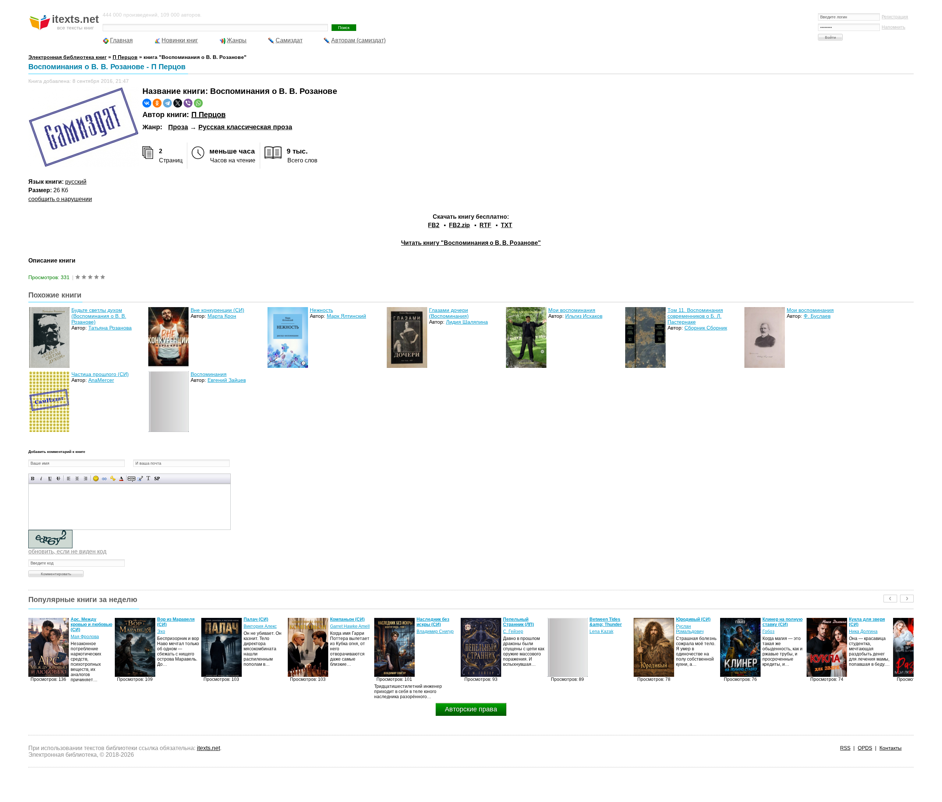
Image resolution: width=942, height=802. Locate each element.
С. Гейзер (427, 631)
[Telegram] (167, 103)
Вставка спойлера (157, 478)
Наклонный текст (41, 478)
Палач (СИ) (169, 619)
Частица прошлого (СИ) (100, 374)
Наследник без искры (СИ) (346, 622)
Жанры (237, 40)
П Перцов (208, 114)
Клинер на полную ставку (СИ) (696, 622)
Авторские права (471, 709)
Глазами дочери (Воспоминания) (449, 313)
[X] (177, 103)
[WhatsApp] (198, 103)
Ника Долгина (776, 631)
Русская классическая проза (245, 127)
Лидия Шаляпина (467, 322)
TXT (506, 225)
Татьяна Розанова (110, 328)
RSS (845, 748)
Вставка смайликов (96, 478)
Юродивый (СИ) (606, 619)
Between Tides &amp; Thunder (519, 622)
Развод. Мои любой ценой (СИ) (870, 622)
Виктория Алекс (173, 626)
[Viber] (188, 103)
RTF (485, 225)
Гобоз (682, 631)
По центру (77, 478)
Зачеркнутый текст (58, 478)
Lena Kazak (515, 631)
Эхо (75, 631)
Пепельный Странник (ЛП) (432, 622)
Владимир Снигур (348, 631)
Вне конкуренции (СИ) (217, 310)
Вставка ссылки (104, 478)
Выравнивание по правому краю (85, 478)
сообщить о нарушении (60, 199)
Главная (121, 40)
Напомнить (893, 27)
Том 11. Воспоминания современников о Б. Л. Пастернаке (695, 316)
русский (75, 182)
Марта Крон (222, 316)
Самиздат (289, 40)
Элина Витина (864, 631)
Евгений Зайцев (227, 380)
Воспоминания (209, 374)
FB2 (433, 225)
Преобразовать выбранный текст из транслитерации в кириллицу (148, 478)
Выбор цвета (121, 478)
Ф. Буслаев (817, 316)
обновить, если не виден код (67, 551)
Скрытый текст (131, 478)
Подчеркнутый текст (50, 478)
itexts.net (208, 748)
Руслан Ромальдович (603, 629)
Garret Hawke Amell (263, 626)
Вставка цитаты (140, 478)
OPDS (865, 748)
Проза (178, 127)
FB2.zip (459, 225)
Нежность (321, 310)
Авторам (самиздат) (358, 40)
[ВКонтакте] (146, 103)
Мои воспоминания (571, 310)
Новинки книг (180, 40)
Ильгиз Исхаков (583, 316)
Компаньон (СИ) (261, 619)
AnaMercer (101, 380)
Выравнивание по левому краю (68, 478)
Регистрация (895, 17)
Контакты (890, 748)
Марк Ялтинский (346, 316)
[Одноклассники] (157, 103)
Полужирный (33, 478)
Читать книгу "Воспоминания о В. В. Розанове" (471, 243)
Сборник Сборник (705, 328)
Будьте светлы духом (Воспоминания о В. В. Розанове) (98, 316)
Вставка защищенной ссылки (113, 478)
